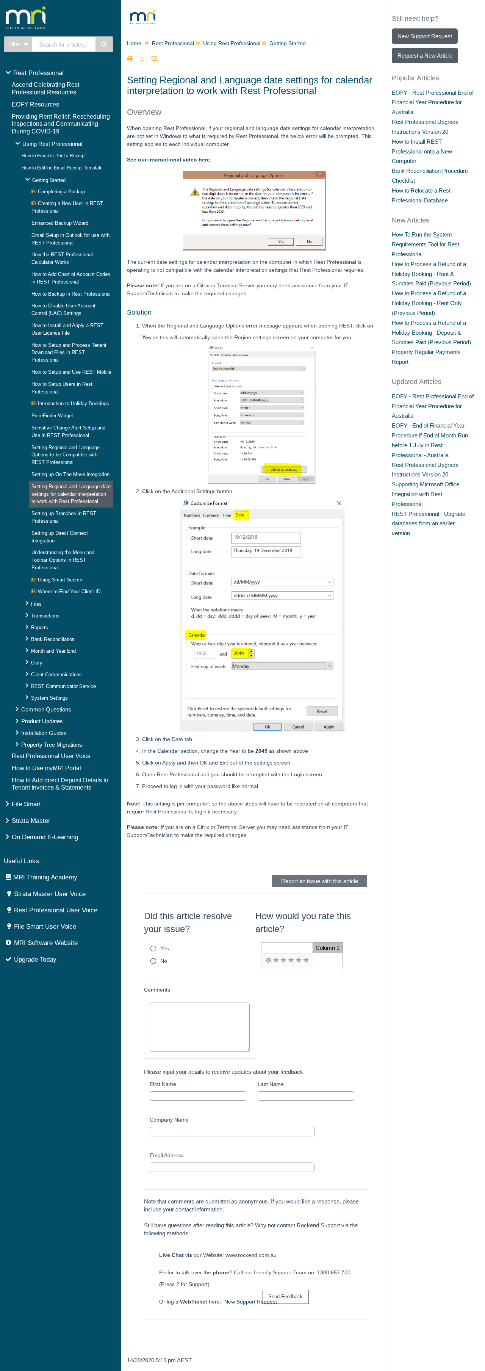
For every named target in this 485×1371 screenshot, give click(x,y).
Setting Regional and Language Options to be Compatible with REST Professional (65, 455)
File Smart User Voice (45, 926)
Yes (164, 948)
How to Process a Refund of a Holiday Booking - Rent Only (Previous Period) (429, 303)
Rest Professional (38, 73)
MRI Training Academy (45, 877)
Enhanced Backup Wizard (59, 223)
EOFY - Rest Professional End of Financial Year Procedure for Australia (433, 102)
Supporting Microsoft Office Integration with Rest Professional (425, 494)
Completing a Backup (60, 191)
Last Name (271, 1084)
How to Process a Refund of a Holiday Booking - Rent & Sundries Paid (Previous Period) (431, 274)
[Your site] (54, 9)
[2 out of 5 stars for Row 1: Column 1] (283, 960)
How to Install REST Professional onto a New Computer (422, 151)
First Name (163, 1084)
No (163, 961)
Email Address (167, 1155)
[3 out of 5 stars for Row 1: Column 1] (291, 960)
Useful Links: (22, 861)
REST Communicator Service (63, 686)
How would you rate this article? (303, 922)
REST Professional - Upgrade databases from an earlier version (428, 524)
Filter (15, 44)
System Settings (49, 698)
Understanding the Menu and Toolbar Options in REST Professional (62, 560)
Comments (157, 990)
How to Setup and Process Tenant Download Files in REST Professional (68, 352)
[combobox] (64, 44)
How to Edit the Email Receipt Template (62, 168)
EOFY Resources (35, 104)
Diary (36, 663)
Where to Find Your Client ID (68, 591)
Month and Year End (53, 651)
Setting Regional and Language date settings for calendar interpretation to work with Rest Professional (71, 494)
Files (36, 604)
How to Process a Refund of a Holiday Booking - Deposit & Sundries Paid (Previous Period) (431, 333)
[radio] (268, 960)
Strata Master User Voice (50, 894)
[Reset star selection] (268, 960)
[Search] (104, 44)
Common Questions (46, 709)
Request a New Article (424, 55)
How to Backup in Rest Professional (71, 294)
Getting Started (49, 180)
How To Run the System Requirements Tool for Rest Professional (425, 244)
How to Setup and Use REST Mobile (71, 372)
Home (134, 43)
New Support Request (250, 1302)
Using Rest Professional (52, 144)
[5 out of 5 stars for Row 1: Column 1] (306, 960)
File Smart (26, 804)
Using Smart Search (59, 580)
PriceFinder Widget (52, 415)
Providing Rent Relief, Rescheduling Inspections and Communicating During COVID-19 (61, 124)
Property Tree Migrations (51, 744)
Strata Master (31, 820)
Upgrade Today (35, 959)
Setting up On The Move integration (70, 474)
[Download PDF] (142, 59)
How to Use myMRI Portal (46, 768)
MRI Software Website (46, 942)
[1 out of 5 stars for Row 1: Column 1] (276, 960)
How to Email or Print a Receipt (54, 155)
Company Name (169, 1120)
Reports (39, 627)
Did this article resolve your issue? (188, 922)
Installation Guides (44, 733)
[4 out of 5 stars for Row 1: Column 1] (298, 960)
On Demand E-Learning (45, 837)
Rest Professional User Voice (51, 756)
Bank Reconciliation (53, 639)
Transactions (45, 616)
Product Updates (42, 721)
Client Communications (56, 674)
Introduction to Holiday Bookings (72, 403)
